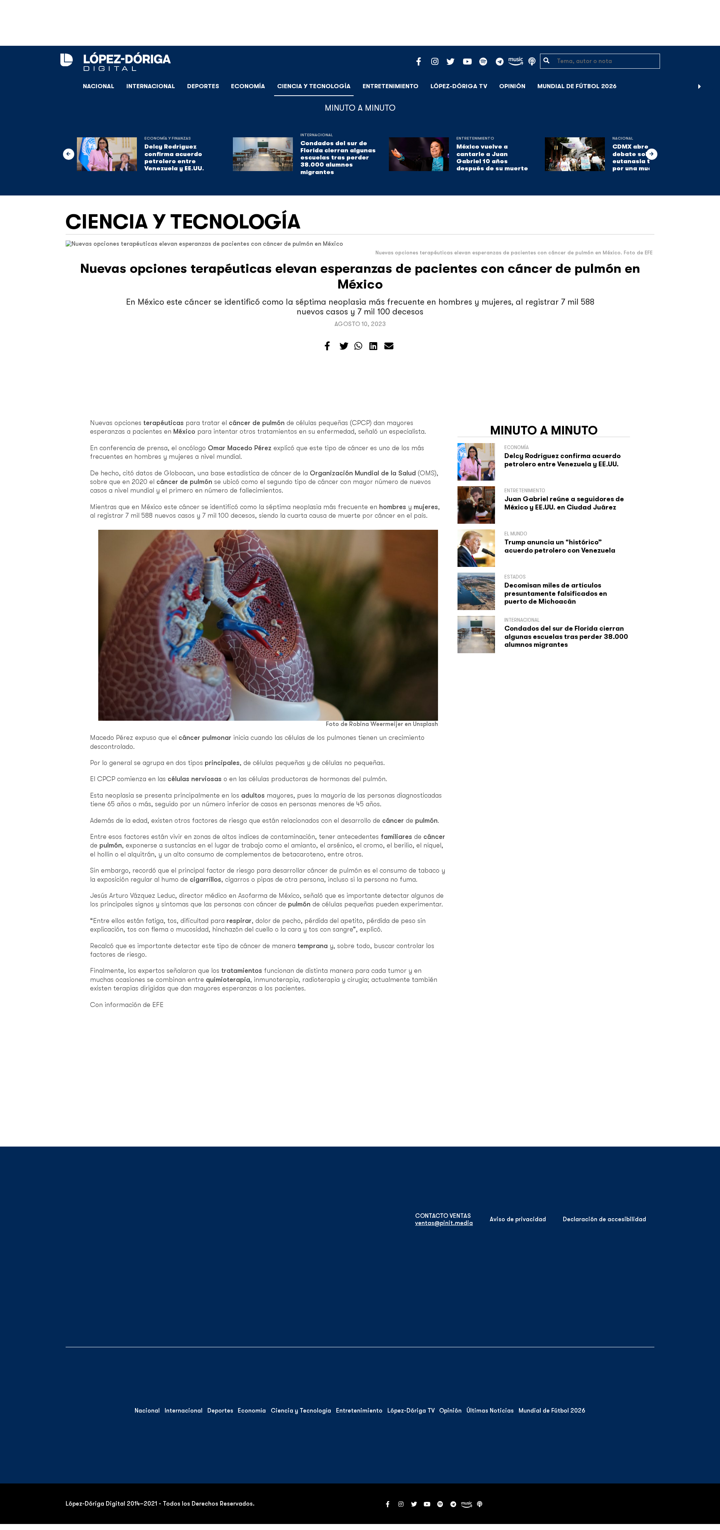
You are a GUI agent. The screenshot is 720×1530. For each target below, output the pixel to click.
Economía (248, 86)
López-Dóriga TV (458, 86)
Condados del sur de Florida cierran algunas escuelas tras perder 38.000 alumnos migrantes (338, 158)
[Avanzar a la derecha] (700, 86)
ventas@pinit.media (444, 1223)
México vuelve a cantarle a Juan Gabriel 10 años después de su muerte (492, 157)
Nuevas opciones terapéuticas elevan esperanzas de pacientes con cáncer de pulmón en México (360, 276)
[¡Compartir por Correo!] (388, 346)
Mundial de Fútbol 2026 (576, 86)
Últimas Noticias (490, 1411)
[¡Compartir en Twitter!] (343, 346)
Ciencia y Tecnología (314, 86)
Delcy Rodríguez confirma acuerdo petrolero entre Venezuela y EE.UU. (174, 157)
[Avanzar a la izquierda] (68, 154)
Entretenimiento (390, 86)
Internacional (150, 86)
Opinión (512, 86)
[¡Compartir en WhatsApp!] (358, 346)
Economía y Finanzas (167, 138)
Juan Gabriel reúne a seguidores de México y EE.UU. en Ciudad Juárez (564, 503)
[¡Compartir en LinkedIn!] (373, 346)
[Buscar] (710, 86)
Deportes (203, 86)
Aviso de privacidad (518, 1219)
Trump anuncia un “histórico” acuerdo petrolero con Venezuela (559, 546)
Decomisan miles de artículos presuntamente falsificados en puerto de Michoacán (555, 593)
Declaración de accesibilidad (604, 1219)
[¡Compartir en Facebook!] (327, 346)
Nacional (98, 86)
